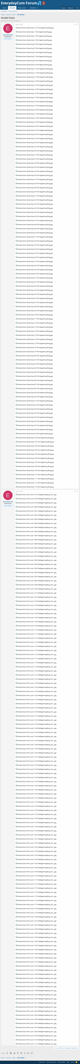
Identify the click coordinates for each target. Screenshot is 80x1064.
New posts (4, 11)
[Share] (74, 24)
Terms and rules (51, 1062)
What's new (22, 8)
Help (68, 1062)
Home (4, 8)
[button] (27, 8)
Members (33, 8)
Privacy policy (61, 1062)
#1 (77, 24)
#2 (77, 491)
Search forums (13, 11)
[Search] (77, 8)
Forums (12, 8)
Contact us (42, 1062)
